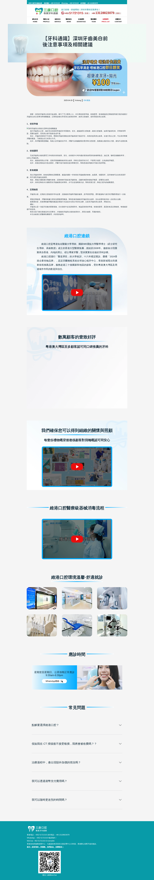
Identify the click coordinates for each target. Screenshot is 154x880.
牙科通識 (86, 100)
